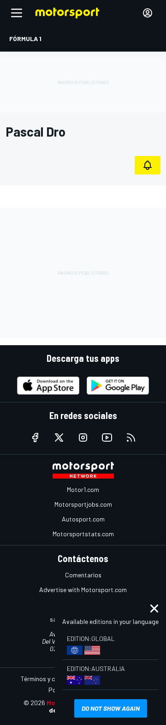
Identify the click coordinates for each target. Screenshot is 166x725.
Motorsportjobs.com (83, 504)
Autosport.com (83, 519)
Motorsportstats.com (83, 534)
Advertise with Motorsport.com (83, 589)
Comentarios (83, 575)
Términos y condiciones (53, 679)
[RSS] (131, 437)
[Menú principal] (16, 13)
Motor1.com (83, 489)
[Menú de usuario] (147, 13)
